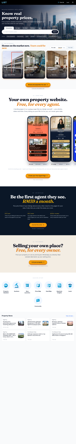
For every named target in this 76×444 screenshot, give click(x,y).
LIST (4, 2)
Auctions (33, 28)
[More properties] (72, 65)
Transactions (9, 28)
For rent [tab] (70, 47)
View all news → (70, 315)
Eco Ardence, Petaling (41, 36)
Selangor (33, 36)
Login (67, 2)
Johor (27, 36)
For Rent (25, 28)
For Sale (18, 28)
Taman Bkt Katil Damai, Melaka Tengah (57, 36)
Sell (39, 28)
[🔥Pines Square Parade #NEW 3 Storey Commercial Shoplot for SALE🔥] (12, 65)
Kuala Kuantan (20, 36)
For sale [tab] (53, 47)
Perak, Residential (11, 36)
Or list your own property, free (38, 88)
